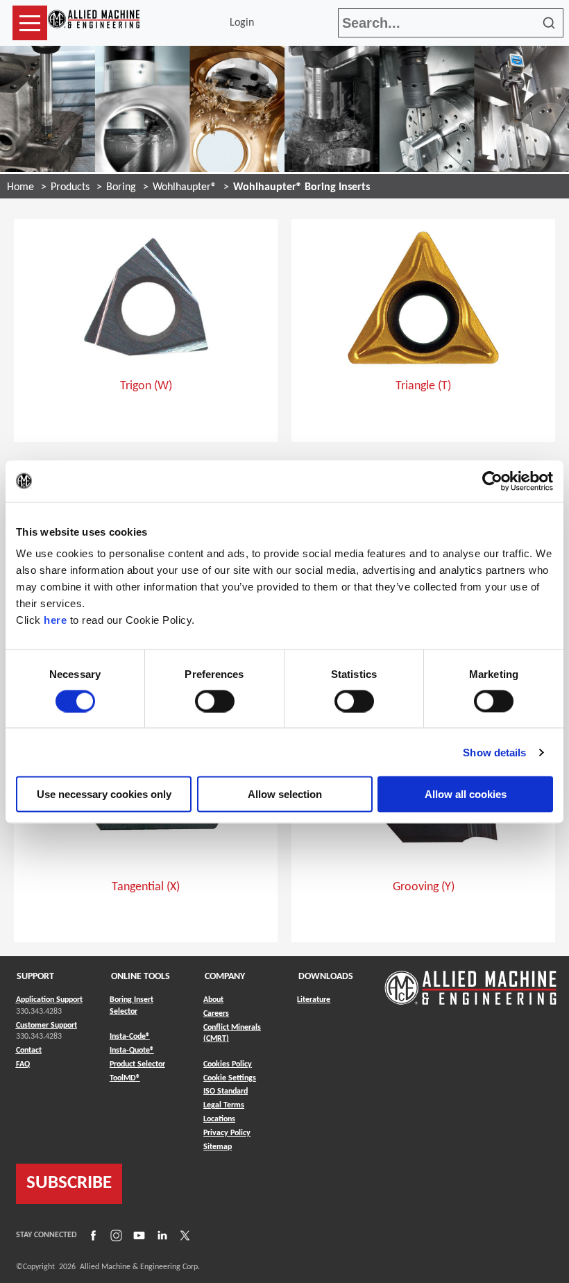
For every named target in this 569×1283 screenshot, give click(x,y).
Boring (121, 187)
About (213, 1000)
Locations (219, 1119)
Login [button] (245, 22)
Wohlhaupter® (184, 187)
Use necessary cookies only (104, 794)
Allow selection (285, 794)
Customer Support (46, 1025)
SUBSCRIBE (69, 1183)
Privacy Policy (226, 1133)
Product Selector (137, 1064)
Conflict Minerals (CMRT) (232, 1033)
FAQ (23, 1064)
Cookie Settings (229, 1078)
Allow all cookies (466, 794)
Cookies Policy (227, 1064)
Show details (494, 752)
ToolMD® (125, 1077)
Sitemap (217, 1147)
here (55, 620)
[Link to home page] (93, 23)
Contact (29, 1050)
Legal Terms (223, 1105)
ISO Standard (225, 1091)
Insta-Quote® (132, 1050)
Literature (313, 1000)
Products (70, 187)
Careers (216, 1014)
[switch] (215, 701)
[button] (29, 23)
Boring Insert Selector (131, 1006)
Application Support (49, 1000)
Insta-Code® (130, 1036)
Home (20, 187)
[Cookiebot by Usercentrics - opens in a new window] (492, 480)
